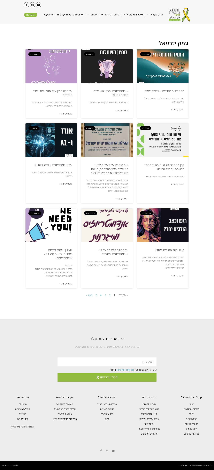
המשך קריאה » (177, 109)
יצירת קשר (48, 15)
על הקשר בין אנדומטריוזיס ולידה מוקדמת (52, 93)
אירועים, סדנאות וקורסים (70, 15)
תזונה (107, 419)
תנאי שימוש (191, 429)
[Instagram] (32, 4)
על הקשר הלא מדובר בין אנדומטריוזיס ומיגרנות (113, 252)
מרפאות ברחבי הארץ (107, 404)
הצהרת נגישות (191, 424)
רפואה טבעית (107, 414)
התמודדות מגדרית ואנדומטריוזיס (164, 91)
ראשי (191, 404)
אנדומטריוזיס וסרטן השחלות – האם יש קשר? (109, 93)
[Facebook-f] (26, 4)
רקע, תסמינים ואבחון (149, 409)
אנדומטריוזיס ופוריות (149, 419)
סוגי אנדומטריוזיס (149, 414)
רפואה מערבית (107, 409)
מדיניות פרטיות (191, 434)
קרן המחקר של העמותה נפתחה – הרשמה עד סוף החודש (163, 167)
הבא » (89, 295)
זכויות (117, 15)
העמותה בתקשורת (64, 404)
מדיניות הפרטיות (125, 370)
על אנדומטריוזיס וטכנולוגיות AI (53, 165)
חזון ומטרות (22, 419)
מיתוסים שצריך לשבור (149, 429)
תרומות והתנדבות (191, 409)
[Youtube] (38, 4)
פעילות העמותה (22, 409)
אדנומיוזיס (149, 424)
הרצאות (22, 414)
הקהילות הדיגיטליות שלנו (65, 419)
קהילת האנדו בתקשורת (65, 409)
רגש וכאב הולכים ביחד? (169, 250)
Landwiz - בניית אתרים (9, 465)
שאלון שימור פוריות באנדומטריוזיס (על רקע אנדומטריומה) (58, 254)
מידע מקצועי (156, 15)
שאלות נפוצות (149, 404)
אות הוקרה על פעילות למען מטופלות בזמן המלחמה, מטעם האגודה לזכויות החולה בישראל (109, 169)
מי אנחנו (23, 404)
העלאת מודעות (65, 414)
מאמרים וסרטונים (149, 434)
